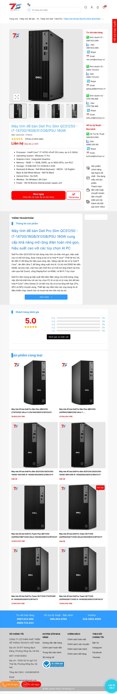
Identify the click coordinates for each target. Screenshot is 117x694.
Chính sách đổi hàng (76, 654)
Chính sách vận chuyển (78, 644)
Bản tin (95, 642)
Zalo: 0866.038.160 (92, 143)
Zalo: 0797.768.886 (92, 104)
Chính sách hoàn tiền (52, 647)
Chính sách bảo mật (76, 639)
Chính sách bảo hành (77, 649)
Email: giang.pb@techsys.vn (95, 87)
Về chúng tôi (48, 657)
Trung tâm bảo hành (52, 652)
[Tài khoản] (92, 7)
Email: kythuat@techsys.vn (95, 154)
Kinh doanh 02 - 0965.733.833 (95, 68)
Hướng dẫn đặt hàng (52, 642)
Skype (93, 52)
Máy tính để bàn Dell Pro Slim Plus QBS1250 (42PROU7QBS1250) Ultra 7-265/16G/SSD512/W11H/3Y (77, 412)
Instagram (97, 647)
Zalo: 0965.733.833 (92, 75)
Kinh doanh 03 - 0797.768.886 (95, 97)
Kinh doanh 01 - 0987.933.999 (95, 39)
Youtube (96, 657)
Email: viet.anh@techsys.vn (95, 58)
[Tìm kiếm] (86, 7)
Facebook (97, 652)
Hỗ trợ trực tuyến (114, 30)
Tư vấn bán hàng (94, 32)
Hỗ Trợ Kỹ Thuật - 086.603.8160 (96, 135)
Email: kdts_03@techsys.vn (95, 116)
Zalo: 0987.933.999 (92, 46)
